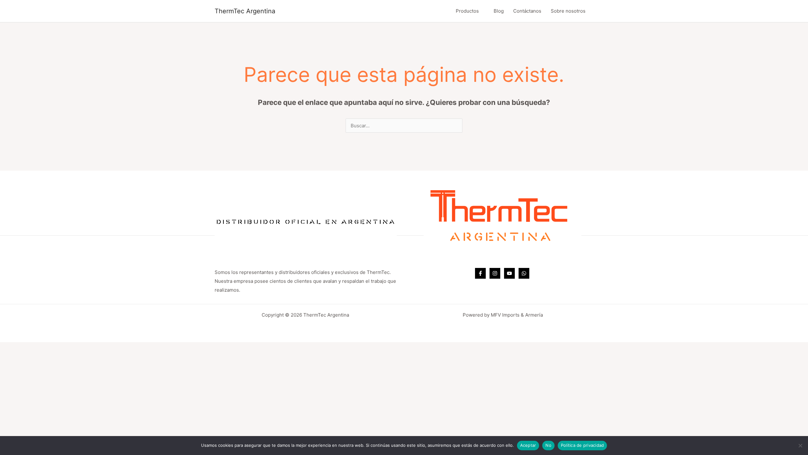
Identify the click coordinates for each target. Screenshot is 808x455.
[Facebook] (480, 273)
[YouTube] (509, 273)
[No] (800, 445)
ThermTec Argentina (245, 11)
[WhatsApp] (524, 273)
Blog (499, 11)
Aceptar (528, 445)
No (548, 445)
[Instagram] (495, 273)
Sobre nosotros (568, 11)
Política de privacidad (582, 445)
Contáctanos (527, 11)
